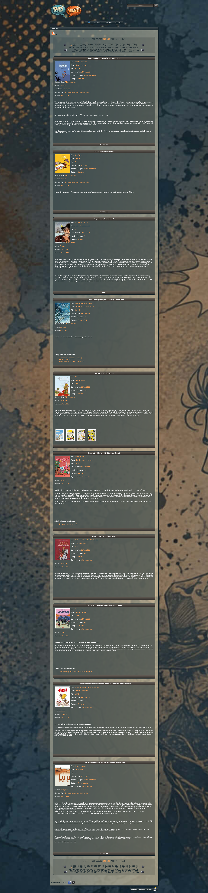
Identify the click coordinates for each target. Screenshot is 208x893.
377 (126, 49)
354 (116, 47)
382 (73, 51)
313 (113, 44)
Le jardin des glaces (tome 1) (104, 219)
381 (70, 51)
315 (120, 44)
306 (88, 44)
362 (75, 49)
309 (99, 44)
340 (137, 46)
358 (130, 47)
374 (116, 49)
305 (85, 44)
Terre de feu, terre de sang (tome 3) (70, 358)
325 (85, 46)
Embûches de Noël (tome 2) (68, 524)
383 (77, 51)
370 (102, 49)
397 (127, 51)
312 (109, 44)
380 (136, 49)
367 (92, 49)
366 (88, 49)
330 (102, 46)
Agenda (108, 22)
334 (116, 46)
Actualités (98, 22)
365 (85, 49)
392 (109, 51)
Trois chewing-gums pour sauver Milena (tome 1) (75, 671)
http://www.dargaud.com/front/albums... (78, 92)
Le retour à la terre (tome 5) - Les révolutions (104, 58)
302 (74, 44)
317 (127, 44)
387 (91, 51)
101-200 (92, 39)
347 (91, 47)
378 (129, 49)
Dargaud (63, 85)
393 (112, 51)
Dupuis (62, 246)
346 (88, 47)
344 (81, 47)
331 (106, 46)
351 (105, 47)
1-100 (85, 39)
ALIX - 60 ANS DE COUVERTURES (104, 536)
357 (127, 47)
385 (84, 51)
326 (88, 46)
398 (130, 51)
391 (105, 51)
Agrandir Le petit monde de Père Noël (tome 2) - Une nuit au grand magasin (104, 683)
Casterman (63, 563)
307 (92, 44)
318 (130, 44)
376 (123, 49)
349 (98, 47)
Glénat (62, 480)
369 (99, 49)
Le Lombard (64, 400)
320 (137, 44)
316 (123, 44)
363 (78, 49)
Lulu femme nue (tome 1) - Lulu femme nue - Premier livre (104, 762)
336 (123, 46)
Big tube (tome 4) (65, 359)
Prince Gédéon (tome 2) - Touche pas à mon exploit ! (104, 605)
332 (109, 46)
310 (103, 44)
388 (95, 51)
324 (81, 46)
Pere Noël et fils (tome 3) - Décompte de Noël (104, 453)
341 (70, 47)
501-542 (122, 39)
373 (112, 49)
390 (102, 51)
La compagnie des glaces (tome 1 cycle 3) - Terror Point (104, 299)
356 (123, 47)
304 (81, 44)
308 (95, 44)
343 (77, 47)
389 (98, 51)
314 (116, 44)
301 (71, 44)
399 (134, 51)
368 (95, 49)
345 (84, 47)
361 (71, 49)
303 (78, 44)
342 (73, 47)
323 (77, 46)
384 (80, 51)
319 (133, 44)
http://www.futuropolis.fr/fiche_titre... (77, 793)
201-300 (99, 39)
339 (133, 46)
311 (106, 44)
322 (74, 46)
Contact (118, 22)
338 (130, 46)
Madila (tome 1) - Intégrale (104, 373)
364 (81, 49)
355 (120, 47)
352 (109, 47)
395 (120, 51)
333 (113, 46)
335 (120, 46)
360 (137, 47)
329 (99, 46)
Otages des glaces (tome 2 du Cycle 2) (71, 361)
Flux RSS (58, 34)
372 (109, 49)
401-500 (114, 39)
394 (116, 51)
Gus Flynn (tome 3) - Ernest (104, 151)
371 (105, 49)
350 (102, 47)
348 (95, 47)
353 (113, 47)
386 (88, 51)
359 (134, 47)
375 (119, 49)
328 (95, 46)
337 (126, 46)
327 (92, 46)
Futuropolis (64, 790)
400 (137, 51)
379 (133, 49)
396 (123, 51)
